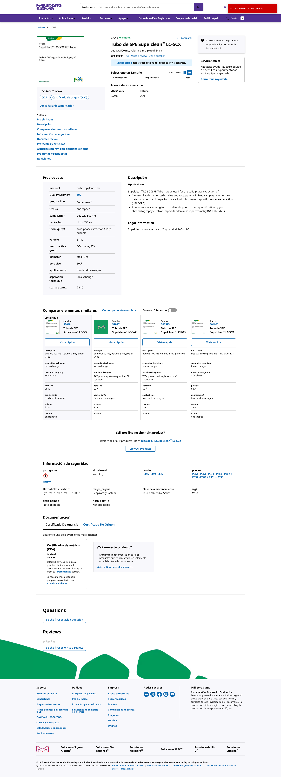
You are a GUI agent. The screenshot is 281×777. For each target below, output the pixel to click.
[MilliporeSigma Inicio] (48, 7)
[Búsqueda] (198, 7)
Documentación (47, 139)
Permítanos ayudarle (214, 79)
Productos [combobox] (87, 7)
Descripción (44, 124)
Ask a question (157, 55)
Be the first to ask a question (64, 619)
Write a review (139, 55)
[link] (52, 693)
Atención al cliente (57, 583)
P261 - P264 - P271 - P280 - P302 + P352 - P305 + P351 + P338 (212, 475)
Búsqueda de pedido (187, 18)
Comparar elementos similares (57, 129)
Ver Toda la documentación (57, 105)
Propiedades (45, 119)
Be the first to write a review (66, 648)
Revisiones (44, 158)
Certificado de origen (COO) (69, 97)
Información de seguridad (54, 134)
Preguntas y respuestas (52, 153)
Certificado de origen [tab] (99, 524)
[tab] (43, 27)
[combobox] (141, 7)
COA (44, 97)
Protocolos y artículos (51, 144)
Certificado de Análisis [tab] (62, 524)
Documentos (64, 571)
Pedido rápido (211, 18)
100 (79, 195)
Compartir (186, 37)
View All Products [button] (140, 448)
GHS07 (47, 481)
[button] (154, 18)
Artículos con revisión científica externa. (63, 149)
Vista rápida (67, 342)
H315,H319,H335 (152, 474)
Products (40, 27)
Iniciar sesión (124, 62)
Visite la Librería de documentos (114, 567)
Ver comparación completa (119, 310)
